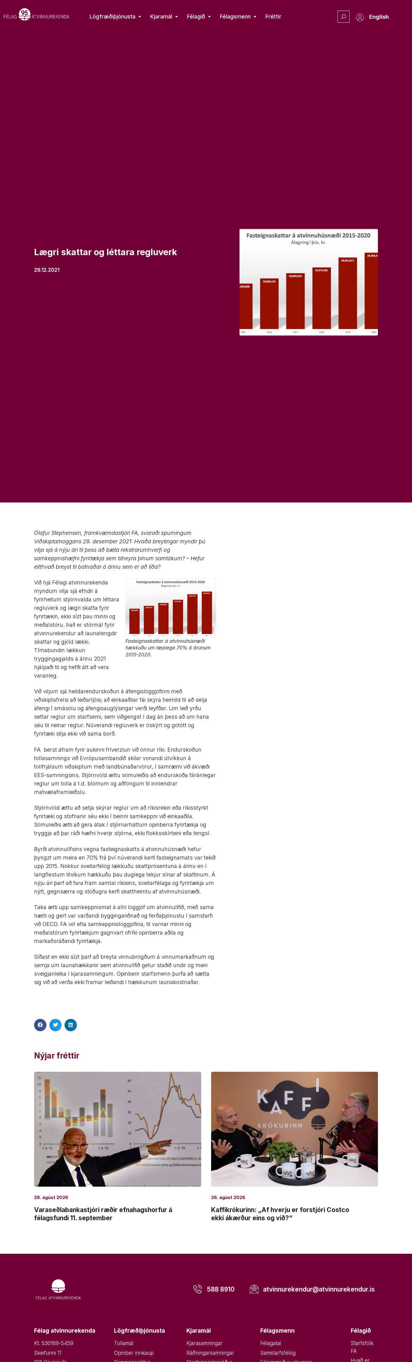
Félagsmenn (235, 16)
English (379, 17)
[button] (40, 1025)
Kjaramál (161, 16)
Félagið (196, 16)
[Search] (344, 17)
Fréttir (273, 16)
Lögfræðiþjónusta (112, 16)
